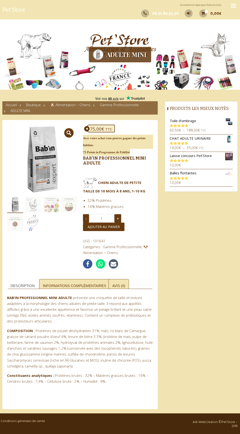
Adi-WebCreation (205, 422)
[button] (69, 133)
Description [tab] (23, 286)
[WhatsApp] (100, 264)
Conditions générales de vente (23, 421)
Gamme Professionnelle (119, 104)
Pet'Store (13, 10)
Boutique (33, 104)
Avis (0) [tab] (118, 286)
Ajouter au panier (104, 226)
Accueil (11, 104)
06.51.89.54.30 (165, 13)
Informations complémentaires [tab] (74, 286)
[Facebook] (87, 264)
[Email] (113, 264)
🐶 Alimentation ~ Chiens (70, 104)
